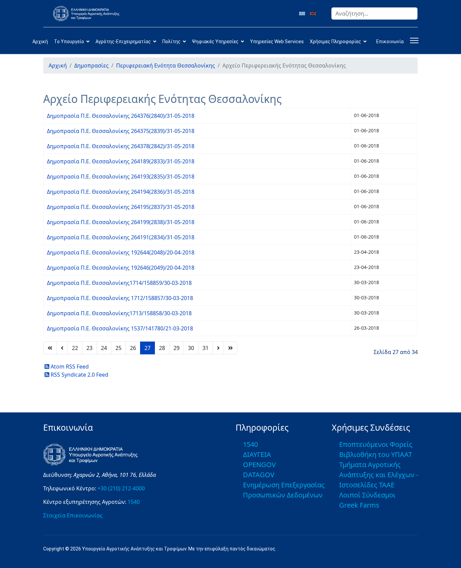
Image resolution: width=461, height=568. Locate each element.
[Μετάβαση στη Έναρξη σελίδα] (50, 348)
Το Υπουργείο (69, 41)
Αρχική (40, 41)
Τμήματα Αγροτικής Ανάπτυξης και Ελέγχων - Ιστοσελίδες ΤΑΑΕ (378, 474)
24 (104, 348)
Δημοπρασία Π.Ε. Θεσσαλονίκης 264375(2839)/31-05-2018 (120, 131)
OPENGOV (259, 464)
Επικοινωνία (390, 41)
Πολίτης (171, 41)
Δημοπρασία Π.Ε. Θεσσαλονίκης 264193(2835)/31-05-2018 (120, 176)
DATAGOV (258, 474)
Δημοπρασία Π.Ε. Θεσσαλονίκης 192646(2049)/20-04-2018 (120, 267)
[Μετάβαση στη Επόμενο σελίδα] (218, 348)
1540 (134, 502)
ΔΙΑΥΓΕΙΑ (257, 454)
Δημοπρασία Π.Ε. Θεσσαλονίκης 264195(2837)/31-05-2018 (120, 207)
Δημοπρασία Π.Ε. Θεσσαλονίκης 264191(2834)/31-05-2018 (120, 237)
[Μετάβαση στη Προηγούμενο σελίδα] (62, 348)
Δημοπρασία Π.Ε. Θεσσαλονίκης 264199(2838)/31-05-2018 (120, 222)
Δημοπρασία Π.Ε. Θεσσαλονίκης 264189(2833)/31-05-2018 (120, 161)
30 (191, 348)
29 (176, 348)
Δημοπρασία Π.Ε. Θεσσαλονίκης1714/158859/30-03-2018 (119, 283)
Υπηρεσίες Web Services (277, 41)
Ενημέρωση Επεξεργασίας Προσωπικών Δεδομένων (284, 489)
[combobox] (374, 13)
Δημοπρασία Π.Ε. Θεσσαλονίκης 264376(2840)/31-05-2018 (120, 115)
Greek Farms (359, 505)
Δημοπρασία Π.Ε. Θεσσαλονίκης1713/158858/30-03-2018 (119, 313)
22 (75, 348)
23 (89, 348)
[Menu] (412, 40)
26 (133, 348)
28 (162, 348)
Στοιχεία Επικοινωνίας (73, 515)
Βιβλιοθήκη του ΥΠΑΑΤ (375, 454)
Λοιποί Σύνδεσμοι (367, 494)
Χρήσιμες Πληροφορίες (335, 41)
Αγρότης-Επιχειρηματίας (123, 41)
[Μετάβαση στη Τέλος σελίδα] (230, 348)
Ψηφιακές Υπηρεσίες (215, 41)
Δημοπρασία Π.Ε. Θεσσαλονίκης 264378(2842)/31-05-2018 (120, 146)
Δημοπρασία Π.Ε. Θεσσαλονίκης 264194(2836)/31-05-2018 (120, 191)
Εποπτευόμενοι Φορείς (375, 444)
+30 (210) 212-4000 (121, 488)
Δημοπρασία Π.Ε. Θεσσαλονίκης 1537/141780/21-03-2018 (120, 328)
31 (205, 348)
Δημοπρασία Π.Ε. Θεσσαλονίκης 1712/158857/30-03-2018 (120, 298)
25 (118, 348)
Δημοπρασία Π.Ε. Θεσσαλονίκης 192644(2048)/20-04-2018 (120, 252)
